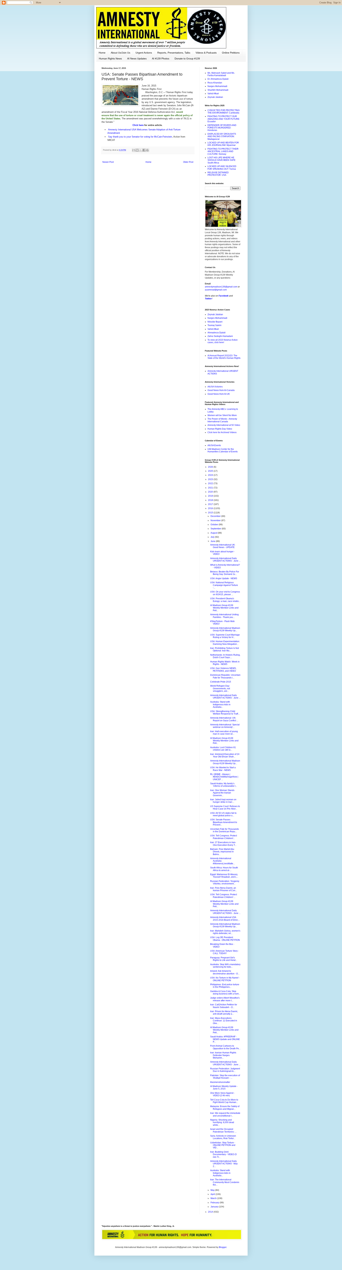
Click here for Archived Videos (222, 432)
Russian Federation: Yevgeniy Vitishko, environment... (224, 882)
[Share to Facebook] (144, 150)
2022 (211, 483)
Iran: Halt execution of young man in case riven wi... (224, 732)
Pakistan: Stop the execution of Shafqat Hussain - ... (225, 1076)
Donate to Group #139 (187, 58)
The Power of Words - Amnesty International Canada (222, 420)
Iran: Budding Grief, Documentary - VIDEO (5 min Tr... (223, 1154)
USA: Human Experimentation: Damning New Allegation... (225, 642)
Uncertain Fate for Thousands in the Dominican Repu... (224, 830)
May (213, 1190)
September (216, 528)
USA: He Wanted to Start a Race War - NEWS (223, 768)
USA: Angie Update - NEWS (223, 578)
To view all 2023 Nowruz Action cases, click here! (223, 341)
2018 (211, 500)
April (213, 1194)
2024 (211, 475)
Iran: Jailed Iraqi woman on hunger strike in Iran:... (223, 800)
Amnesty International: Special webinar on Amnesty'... (225, 725)
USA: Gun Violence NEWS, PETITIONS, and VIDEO (223, 669)
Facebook (224, 296)
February (215, 1202)
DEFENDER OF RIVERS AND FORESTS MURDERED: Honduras (222, 128)
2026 (211, 467)
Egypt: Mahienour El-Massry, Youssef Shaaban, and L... (224, 875)
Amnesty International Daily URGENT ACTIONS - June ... (225, 559)
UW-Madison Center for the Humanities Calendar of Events (223, 450)
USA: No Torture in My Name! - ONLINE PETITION (225, 979)
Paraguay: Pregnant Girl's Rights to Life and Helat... (223, 958)
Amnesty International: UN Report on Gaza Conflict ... (224, 719)
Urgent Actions (144, 52)
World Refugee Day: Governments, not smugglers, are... (220, 688)
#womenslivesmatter (220, 1082)
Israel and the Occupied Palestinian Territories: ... (223, 1130)
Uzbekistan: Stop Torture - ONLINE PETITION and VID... (222, 1145)
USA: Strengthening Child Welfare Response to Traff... (225, 712)
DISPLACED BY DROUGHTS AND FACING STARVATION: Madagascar (222, 136)
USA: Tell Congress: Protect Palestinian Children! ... (223, 895)
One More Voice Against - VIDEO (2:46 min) (222, 1094)
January (215, 1206)
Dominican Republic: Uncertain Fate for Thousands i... (225, 676)
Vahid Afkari (213, 93)
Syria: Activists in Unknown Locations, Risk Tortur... (223, 1137)
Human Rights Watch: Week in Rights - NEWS (225, 662)
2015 (211, 512)
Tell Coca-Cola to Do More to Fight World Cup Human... (224, 1101)
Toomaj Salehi (214, 325)
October (215, 524)
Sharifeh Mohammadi (218, 90)
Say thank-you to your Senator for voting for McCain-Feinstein (140, 136)
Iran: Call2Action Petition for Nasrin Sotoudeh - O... (223, 1005)
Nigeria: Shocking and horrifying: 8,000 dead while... (222, 1122)
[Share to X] (140, 150)
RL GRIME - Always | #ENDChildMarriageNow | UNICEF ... (224, 777)
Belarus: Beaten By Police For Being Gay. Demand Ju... (224, 572)
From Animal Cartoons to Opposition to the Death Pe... (225, 1047)
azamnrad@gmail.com (216, 290)
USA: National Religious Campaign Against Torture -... (224, 585)
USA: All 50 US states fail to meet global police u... (223, 814)
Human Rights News (110, 58)
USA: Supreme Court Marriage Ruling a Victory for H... (225, 636)
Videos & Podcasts (206, 52)
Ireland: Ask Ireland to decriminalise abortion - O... (224, 972)
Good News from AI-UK (219, 394)
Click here (138, 125)
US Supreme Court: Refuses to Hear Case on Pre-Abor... (225, 807)
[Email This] (134, 150)
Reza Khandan (215, 82)
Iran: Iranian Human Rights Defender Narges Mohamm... (223, 1055)
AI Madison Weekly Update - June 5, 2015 (224, 1087)
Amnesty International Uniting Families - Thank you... (224, 615)
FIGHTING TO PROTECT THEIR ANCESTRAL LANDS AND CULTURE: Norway (223, 151)
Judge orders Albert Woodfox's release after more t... (225, 999)
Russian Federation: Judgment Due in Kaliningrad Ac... (225, 1069)
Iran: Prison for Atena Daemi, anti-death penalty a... (224, 1012)
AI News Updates (137, 58)
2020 (211, 492)
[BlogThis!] (137, 150)
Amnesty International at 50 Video (224, 425)
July (213, 537)
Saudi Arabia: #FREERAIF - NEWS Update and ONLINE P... (225, 1039)
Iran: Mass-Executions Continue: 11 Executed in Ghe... (223, 1021)
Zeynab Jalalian (215, 97)
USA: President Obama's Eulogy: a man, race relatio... (225, 599)
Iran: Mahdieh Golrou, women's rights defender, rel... (225, 932)
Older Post (188, 162)
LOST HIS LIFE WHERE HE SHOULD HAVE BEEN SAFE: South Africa (222, 160)
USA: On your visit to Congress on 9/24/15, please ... (225, 593)
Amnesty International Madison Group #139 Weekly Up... (225, 629)
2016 (211, 508)
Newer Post (108, 162)
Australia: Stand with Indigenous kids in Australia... (220, 704)
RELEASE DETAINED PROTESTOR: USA (218, 173)
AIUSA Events (214, 445)
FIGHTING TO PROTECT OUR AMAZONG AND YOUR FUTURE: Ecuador (224, 119)
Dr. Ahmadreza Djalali (218, 79)
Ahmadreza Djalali (217, 332)
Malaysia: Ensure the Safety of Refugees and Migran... (224, 1107)
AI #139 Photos (160, 58)
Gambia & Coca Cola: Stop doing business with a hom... (225, 992)
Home (102, 52)
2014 (211, 1212)
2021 (211, 487)
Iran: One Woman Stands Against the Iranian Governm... (222, 793)
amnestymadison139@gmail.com (221, 286)
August (214, 533)
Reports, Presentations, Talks (173, 52)
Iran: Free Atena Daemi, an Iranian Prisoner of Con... (223, 889)
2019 (211, 496)
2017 (211, 504)
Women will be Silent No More (222, 415)
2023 (211, 479)
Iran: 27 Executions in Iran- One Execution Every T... (223, 843)
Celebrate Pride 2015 (220, 682)
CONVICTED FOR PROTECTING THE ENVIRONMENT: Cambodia (224, 111)
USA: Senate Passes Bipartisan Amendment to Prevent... (223, 822)
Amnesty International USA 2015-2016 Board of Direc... (225, 918)
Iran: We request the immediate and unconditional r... (225, 1114)
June (213, 541)
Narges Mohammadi (217, 86)
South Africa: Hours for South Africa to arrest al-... (224, 868)
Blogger (222, 1247)
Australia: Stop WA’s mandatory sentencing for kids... (225, 965)
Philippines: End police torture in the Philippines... (224, 985)
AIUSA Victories (215, 386)
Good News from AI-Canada (221, 390)
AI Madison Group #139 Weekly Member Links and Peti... (224, 608)
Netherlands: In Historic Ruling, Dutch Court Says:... (225, 656)
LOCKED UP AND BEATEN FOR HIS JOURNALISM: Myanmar (223, 143)
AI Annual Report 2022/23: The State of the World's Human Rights (224, 356)
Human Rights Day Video (220, 429)
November (216, 520)
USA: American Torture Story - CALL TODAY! (224, 952)
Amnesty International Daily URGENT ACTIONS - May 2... (224, 1164)
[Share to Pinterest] (147, 150)
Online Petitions (231, 52)
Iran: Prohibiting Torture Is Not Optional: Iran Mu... (224, 649)
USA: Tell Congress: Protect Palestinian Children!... (223, 836)
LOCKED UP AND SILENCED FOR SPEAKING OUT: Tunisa (222, 167)
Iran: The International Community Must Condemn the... (224, 1182)
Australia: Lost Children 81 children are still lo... (223, 748)
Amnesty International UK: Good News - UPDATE (222, 546)
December (216, 516)
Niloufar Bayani (215, 322)
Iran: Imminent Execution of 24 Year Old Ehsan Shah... (224, 755)
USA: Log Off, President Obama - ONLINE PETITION (225, 938)
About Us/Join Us (120, 52)
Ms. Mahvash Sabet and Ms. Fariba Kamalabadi (221, 74)
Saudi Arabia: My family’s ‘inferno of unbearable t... (223, 784)
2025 (211, 471)
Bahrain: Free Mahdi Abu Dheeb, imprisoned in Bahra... (222, 852)
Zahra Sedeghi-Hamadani (220, 336)
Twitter (208, 298)
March (214, 1198)
